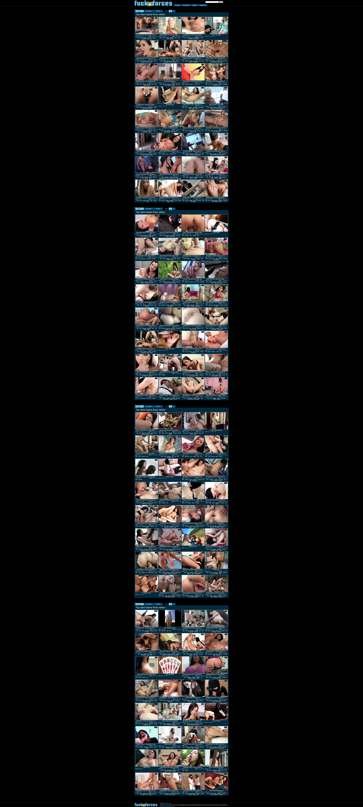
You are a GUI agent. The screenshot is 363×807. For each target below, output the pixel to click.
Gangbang (224, 677)
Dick (195, 131)
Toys (197, 108)
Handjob (146, 236)
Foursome (174, 573)
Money (173, 85)
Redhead (166, 61)
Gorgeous (216, 259)
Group (152, 84)
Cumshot (212, 108)
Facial (148, 60)
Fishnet (197, 747)
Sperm (194, 701)
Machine (216, 375)
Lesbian (177, 60)
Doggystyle (218, 131)
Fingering (195, 107)
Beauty (191, 178)
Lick (172, 201)
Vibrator (170, 433)
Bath (178, 456)
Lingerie (220, 480)
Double (148, 329)
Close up (154, 37)
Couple (146, 178)
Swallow (220, 178)
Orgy (203, 60)
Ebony (163, 432)
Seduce (150, 375)
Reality (189, 747)
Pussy (148, 85)
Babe (141, 37)
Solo (199, 84)
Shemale (190, 701)
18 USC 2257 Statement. (165, 806)
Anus (151, 61)
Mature (216, 84)
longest (194, 5)
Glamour (147, 108)
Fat (189, 596)
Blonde (167, 37)
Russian (192, 306)
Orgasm (173, 771)
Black (167, 236)
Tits (200, 153)
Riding (195, 178)
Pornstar (196, 60)
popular (177, 5)
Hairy (168, 550)
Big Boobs (193, 201)
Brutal (197, 38)
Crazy (217, 351)
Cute (175, 153)
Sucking (150, 503)
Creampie (201, 177)
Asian (190, 479)
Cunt (195, 258)
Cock (219, 771)
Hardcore (144, 38)
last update (186, 5)
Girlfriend (216, 596)
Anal (187, 37)
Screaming (170, 306)
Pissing (194, 794)
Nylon (203, 200)
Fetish (170, 61)
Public (174, 282)
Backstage (195, 61)
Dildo (155, 107)
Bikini (175, 258)
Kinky (200, 630)
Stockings (196, 432)
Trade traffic (168, 803)
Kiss (151, 108)
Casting (142, 154)
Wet (167, 502)
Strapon (221, 258)
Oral (220, 375)
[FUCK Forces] (153, 6)
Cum (198, 701)
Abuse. (172, 806)
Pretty (172, 747)
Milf (174, 236)
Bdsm (141, 153)
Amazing (190, 38)
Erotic (176, 200)
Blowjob (145, 37)
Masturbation (197, 37)
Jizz (174, 329)
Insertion (169, 457)
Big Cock (178, 235)
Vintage (220, 572)
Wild (198, 678)
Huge (200, 60)
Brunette (149, 37)
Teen (148, 38)
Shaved (147, 61)
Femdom (147, 154)
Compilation (145, 131)
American (215, 85)
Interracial (173, 235)
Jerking (193, 108)
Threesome (219, 61)
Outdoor (190, 61)
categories (203, 5)
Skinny (192, 131)
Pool (172, 259)
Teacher (171, 399)
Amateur (164, 281)
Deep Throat (213, 61)
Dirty (168, 38)
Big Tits (171, 38)
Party (217, 678)
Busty (176, 37)
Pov (166, 85)
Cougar (179, 432)
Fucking (155, 200)
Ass (151, 38)
